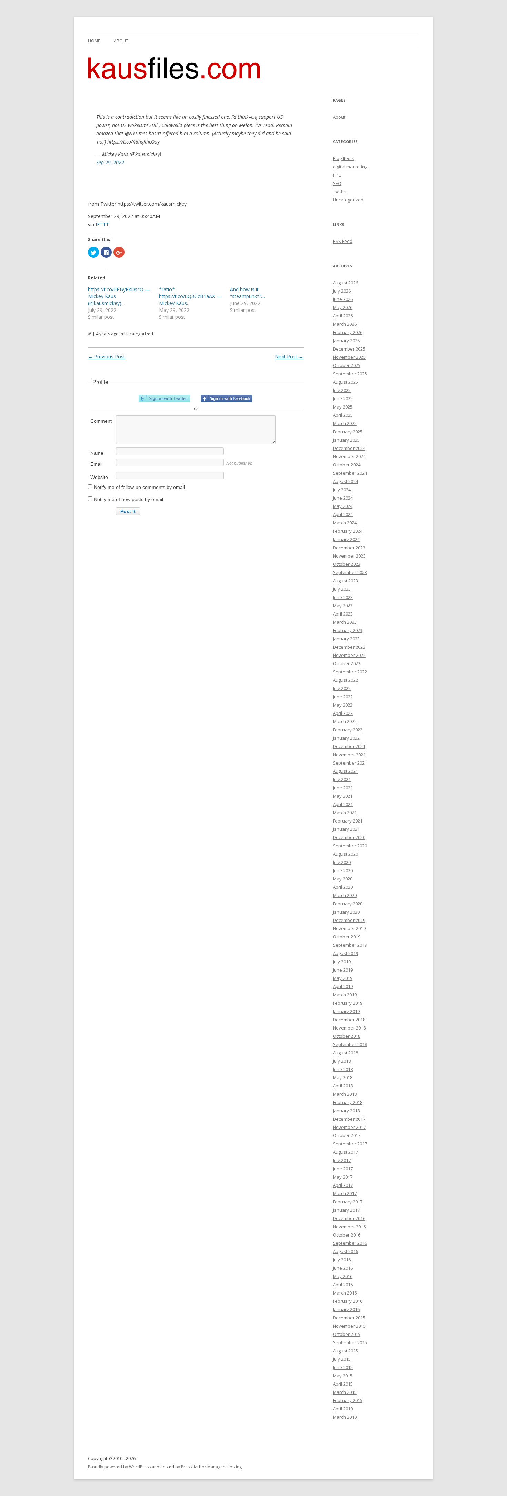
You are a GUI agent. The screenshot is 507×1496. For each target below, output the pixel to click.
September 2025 (350, 374)
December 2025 (349, 349)
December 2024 (349, 448)
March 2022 (345, 721)
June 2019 (343, 970)
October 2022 (346, 663)
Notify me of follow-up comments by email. (140, 487)
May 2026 (342, 307)
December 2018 (349, 1019)
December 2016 (349, 1218)
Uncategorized (138, 334)
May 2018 (342, 1077)
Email (96, 464)
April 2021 (343, 804)
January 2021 (346, 829)
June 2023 (343, 597)
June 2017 (343, 1168)
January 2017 (346, 1210)
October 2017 (346, 1135)
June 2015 (343, 1367)
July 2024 (342, 489)
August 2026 (345, 282)
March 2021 (345, 812)
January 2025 (346, 440)
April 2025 (343, 415)
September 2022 (350, 672)
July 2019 (342, 961)
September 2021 (350, 763)
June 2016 (343, 1268)
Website (99, 477)
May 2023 (342, 605)
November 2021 (349, 754)
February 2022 (347, 730)
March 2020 (345, 895)
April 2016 (343, 1284)
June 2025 (343, 398)
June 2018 (343, 1069)
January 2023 (346, 639)
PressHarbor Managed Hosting (211, 1467)
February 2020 (347, 903)
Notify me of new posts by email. (129, 499)
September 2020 (350, 846)
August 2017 (345, 1152)
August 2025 (345, 382)
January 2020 (346, 912)
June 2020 (343, 870)
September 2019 (350, 945)
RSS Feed (342, 241)
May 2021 (342, 796)
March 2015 (345, 1392)
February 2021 (347, 821)
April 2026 (343, 316)
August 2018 (345, 1053)
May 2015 (342, 1375)
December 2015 (349, 1318)
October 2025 (346, 365)
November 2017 (349, 1127)
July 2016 (342, 1260)
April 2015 (343, 1384)
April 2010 (343, 1409)
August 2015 (345, 1351)
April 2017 (343, 1185)
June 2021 (343, 788)
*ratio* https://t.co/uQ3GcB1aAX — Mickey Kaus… (190, 296)
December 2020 (349, 837)
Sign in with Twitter (164, 398)
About (121, 41)
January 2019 (346, 1011)
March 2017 (345, 1193)
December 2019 (349, 920)
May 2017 (342, 1177)
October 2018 (346, 1036)
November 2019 (349, 928)
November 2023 (349, 556)
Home (94, 41)
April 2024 (343, 514)
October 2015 (346, 1334)
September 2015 (350, 1342)
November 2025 (349, 357)
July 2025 (342, 390)
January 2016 (346, 1309)
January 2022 (346, 738)
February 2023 (347, 630)
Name (96, 453)
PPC (337, 175)
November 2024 (349, 456)
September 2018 (350, 1044)
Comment (101, 421)
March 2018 (345, 1094)
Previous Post (106, 356)
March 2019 (345, 995)
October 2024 (346, 465)
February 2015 (347, 1400)
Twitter (340, 191)
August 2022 (345, 680)
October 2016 (346, 1235)
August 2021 (345, 771)
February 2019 (347, 1003)
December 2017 (349, 1119)
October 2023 (346, 564)
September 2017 (350, 1144)
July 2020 (342, 862)
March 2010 (345, 1417)
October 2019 (346, 937)
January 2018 (346, 1111)
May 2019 (342, 978)
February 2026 (347, 332)
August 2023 (345, 581)
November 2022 (349, 655)
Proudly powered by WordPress (119, 1467)
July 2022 (342, 688)
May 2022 (342, 705)
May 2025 (342, 407)
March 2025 (345, 423)
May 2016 (342, 1276)
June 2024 (343, 498)
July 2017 (342, 1160)
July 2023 (342, 589)
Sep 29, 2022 (110, 162)
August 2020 (345, 854)
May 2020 (342, 879)
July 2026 (342, 291)
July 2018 (342, 1061)
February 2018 (347, 1102)
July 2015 (342, 1359)
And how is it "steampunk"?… (247, 292)
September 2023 (350, 572)
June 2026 (343, 299)
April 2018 (343, 1086)
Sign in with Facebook (226, 398)
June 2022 (343, 696)
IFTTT (102, 224)
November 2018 (349, 1028)
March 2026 (345, 324)
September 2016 (350, 1243)
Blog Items (343, 158)
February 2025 (347, 432)
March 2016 (345, 1293)
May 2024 (342, 506)
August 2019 (345, 953)
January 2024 (346, 539)
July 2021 (342, 779)
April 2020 (343, 887)
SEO (337, 183)
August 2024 (345, 481)
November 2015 (349, 1326)
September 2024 (350, 473)
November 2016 (349, 1226)
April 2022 (343, 713)
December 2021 (349, 746)
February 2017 (347, 1202)
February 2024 (347, 531)
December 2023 (349, 547)
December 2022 (349, 647)
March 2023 (345, 622)
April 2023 (343, 614)
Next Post (289, 356)
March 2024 (345, 523)
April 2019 (343, 986)
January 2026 (346, 340)
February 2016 (347, 1301)
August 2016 (345, 1251)
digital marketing (350, 167)
